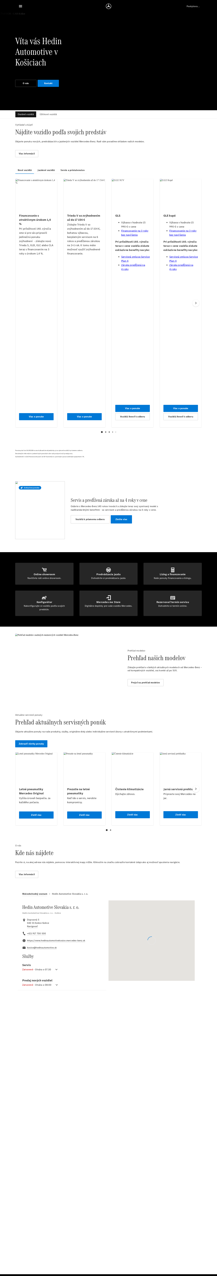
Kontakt (48, 83)
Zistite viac (121, 519)
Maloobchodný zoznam (34, 893)
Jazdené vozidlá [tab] (46, 170)
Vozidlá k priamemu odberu (90, 519)
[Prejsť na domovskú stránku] (108, 6)
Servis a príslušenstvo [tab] (72, 170)
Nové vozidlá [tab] (25, 170)
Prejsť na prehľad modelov (145, 682)
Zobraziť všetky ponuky (31, 743)
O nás (26, 83)
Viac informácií (27, 153)
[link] (32, 926)
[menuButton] (20, 6)
